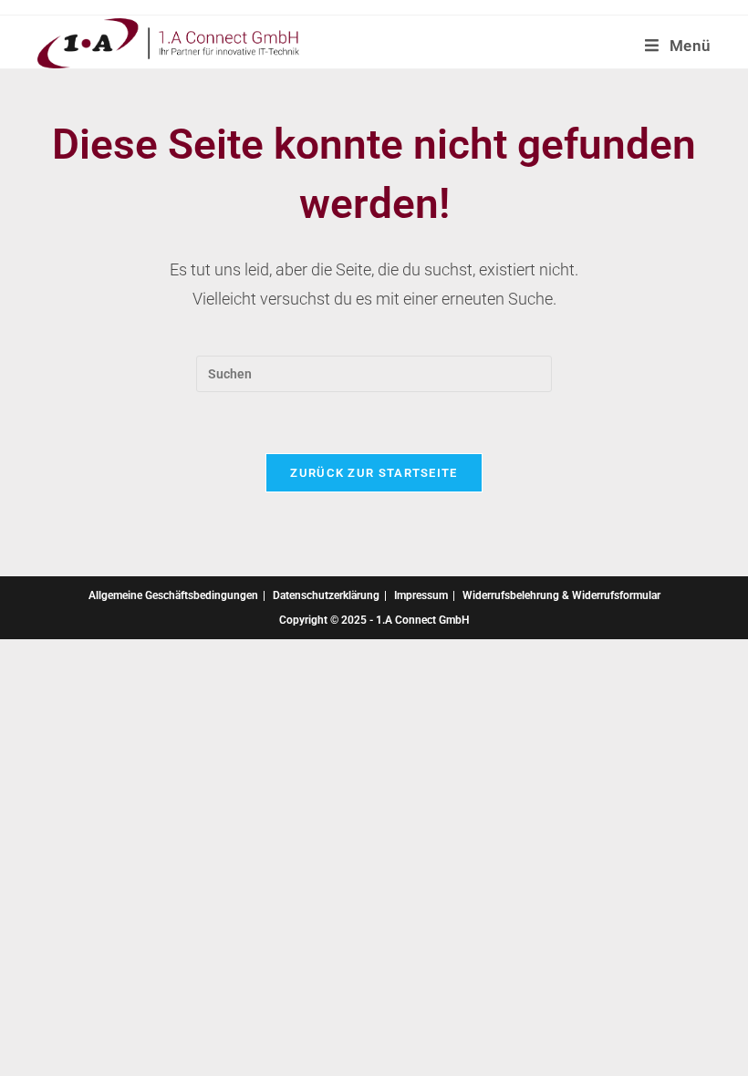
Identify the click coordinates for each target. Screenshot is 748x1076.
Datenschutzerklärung (326, 595)
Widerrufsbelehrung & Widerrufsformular (561, 595)
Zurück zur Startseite (373, 473)
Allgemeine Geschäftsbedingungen (173, 595)
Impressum (421, 595)
